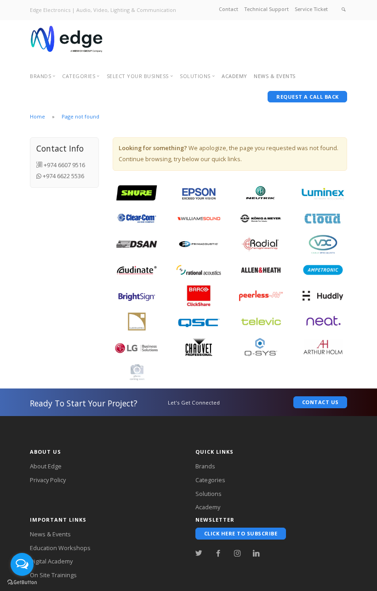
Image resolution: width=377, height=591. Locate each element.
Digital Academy (51, 561)
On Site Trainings (53, 575)
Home (37, 116)
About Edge (46, 466)
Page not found (80, 116)
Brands (205, 466)
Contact (228, 9)
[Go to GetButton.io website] (22, 582)
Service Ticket (311, 9)
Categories (210, 480)
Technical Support (266, 9)
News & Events (50, 534)
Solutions (208, 494)
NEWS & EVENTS (275, 76)
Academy (234, 76)
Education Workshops (60, 548)
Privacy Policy (48, 480)
